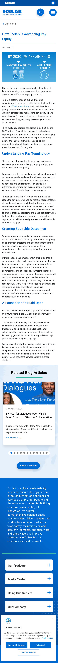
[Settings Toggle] (53, 3)
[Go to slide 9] (37, 453)
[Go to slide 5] (24, 453)
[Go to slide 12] (47, 453)
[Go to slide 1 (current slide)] (11, 453)
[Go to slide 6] (27, 453)
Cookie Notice (47, 638)
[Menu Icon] (53, 12)
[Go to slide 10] (40, 453)
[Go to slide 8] (34, 453)
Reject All (40, 645)
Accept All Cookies (16, 645)
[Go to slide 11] (43, 453)
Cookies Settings (28, 652)
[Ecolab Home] (12, 12)
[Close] (52, 619)
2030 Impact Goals (20, 106)
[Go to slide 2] (14, 453)
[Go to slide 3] (17, 453)
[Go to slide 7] (30, 453)
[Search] (40, 12)
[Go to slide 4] (21, 453)
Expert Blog (10, 24)
